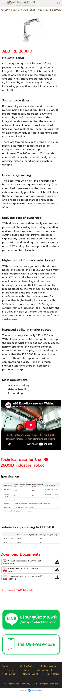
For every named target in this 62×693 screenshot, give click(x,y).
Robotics (16, 10)
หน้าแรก (4, 10)
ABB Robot (29, 10)
